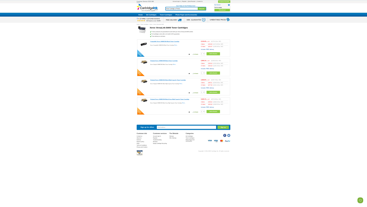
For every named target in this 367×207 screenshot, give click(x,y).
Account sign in (177, 1)
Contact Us (200, 1)
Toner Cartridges (166, 15)
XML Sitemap (172, 138)
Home (140, 15)
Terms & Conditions (142, 145)
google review (149, 20)
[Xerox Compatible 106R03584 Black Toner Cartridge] (144, 47)
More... (176, 45)
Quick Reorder (225, 1)
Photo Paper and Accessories (186, 15)
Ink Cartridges (151, 15)
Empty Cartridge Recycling (160, 143)
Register (184, 1)
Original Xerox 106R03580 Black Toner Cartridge (164, 60)
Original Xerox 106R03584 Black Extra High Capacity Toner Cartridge (169, 99)
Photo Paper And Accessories (190, 140)
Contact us (139, 136)
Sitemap (171, 136)
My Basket (217, 5)
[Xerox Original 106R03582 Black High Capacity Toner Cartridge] (144, 83)
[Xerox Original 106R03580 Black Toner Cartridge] (144, 64)
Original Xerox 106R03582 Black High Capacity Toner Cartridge (168, 80)
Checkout (222, 10)
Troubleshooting (157, 139)
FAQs (138, 143)
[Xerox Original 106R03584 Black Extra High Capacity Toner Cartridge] (144, 102)
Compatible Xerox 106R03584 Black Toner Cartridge (164, 41)
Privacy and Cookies (142, 147)
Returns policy (140, 141)
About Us (139, 138)
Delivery (139, 139)
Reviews (155, 141)
